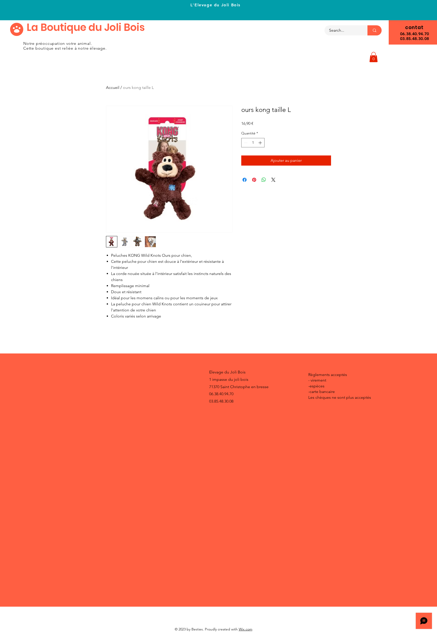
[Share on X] (273, 180)
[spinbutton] (252, 142)
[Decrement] (245, 142)
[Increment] (260, 142)
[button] (373, 57)
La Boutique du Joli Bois (86, 27)
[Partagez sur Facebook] (245, 180)
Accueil (112, 87)
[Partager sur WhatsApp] (264, 180)
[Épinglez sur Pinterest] (254, 180)
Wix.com (245, 629)
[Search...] (374, 30)
